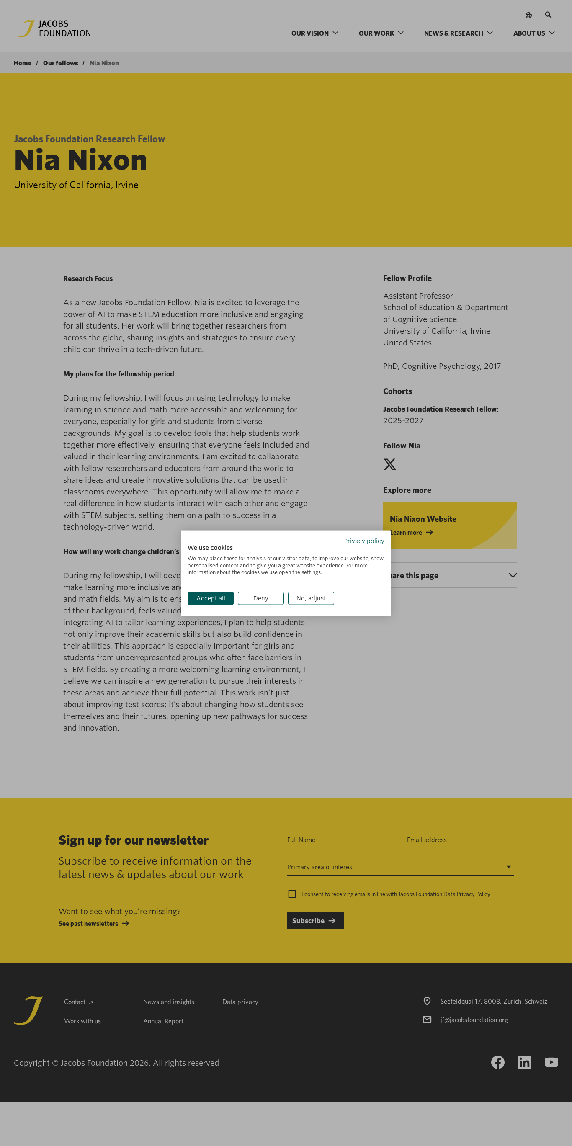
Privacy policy (364, 540)
